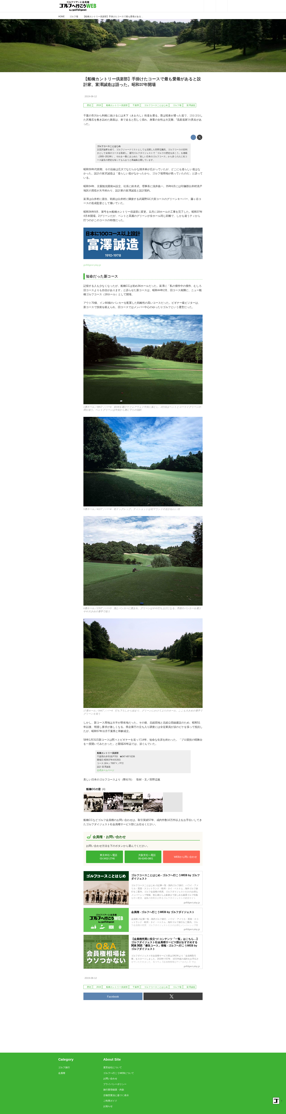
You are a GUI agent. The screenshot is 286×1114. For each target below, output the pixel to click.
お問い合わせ (110, 1078)
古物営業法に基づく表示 (116, 1095)
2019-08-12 (91, 96)
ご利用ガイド (110, 1100)
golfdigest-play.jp (92, 265)
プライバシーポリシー (114, 1084)
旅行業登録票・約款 (113, 1089)
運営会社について (112, 1067)
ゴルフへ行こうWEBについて (118, 1073)
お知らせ (108, 1106)
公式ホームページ (105, 770)
